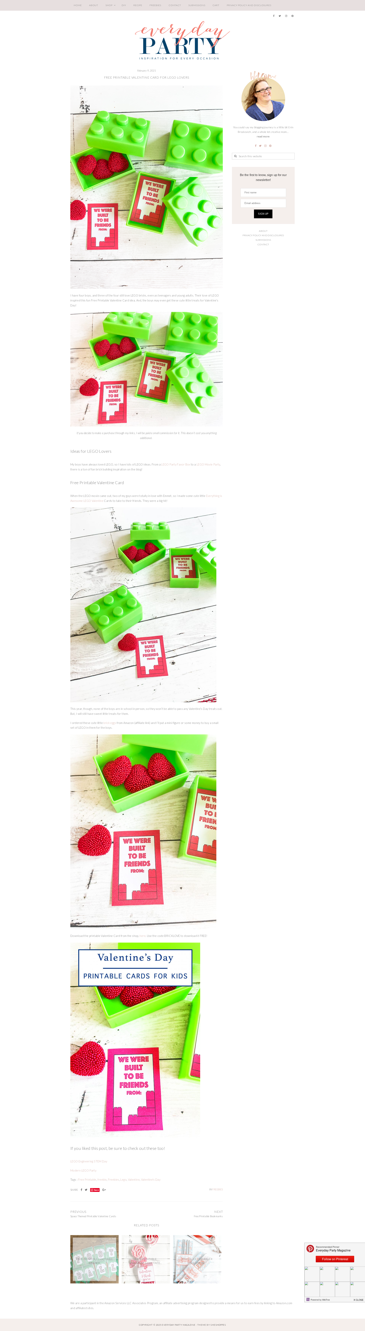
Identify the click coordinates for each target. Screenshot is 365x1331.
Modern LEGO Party (83, 1170)
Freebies (155, 5)
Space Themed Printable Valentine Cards (93, 1216)
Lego (123, 1179)
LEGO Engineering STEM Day (88, 1161)
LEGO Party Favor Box (175, 464)
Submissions (196, 5)
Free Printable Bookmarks (208, 1216)
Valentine (134, 1179)
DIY (124, 5)
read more (263, 136)
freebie (102, 1179)
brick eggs (109, 722)
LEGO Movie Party (208, 464)
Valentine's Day (151, 1179)
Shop (109, 5)
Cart (216, 5)
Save (96, 1189)
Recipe (137, 5)
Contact (175, 5)
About (93, 5)
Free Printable (87, 1179)
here (142, 935)
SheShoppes (218, 1325)
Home (78, 5)
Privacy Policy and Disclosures (249, 5)
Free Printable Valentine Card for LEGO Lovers (146, 77)
